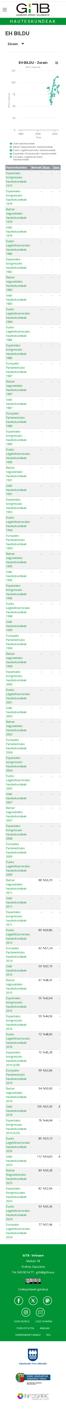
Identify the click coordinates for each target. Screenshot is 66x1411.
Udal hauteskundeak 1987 (16, 404)
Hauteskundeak (33, 21)
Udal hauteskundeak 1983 (16, 299)
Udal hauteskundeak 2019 (16, 1111)
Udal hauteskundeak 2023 (16, 1161)
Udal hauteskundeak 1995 (16, 576)
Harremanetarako (28, 1334)
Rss (48, 1334)
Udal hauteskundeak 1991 (16, 490)
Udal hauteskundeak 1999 (16, 626)
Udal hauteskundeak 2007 (16, 798)
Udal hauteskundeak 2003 (16, 712)
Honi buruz (22, 1321)
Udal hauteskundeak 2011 (16, 902)
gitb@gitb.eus (45, 1272)
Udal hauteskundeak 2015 (16, 970)
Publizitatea (25, 1328)
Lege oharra (43, 1321)
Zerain (14, 44)
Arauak (44, 1328)
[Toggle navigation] (5, 10)
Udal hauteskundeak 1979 (16, 231)
